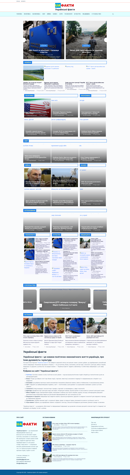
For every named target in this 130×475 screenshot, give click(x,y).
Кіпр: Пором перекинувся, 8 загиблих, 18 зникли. (90, 158)
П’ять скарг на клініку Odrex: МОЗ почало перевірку (41, 240)
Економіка (36, 14)
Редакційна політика (97, 426)
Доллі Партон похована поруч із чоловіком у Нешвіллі (42, 263)
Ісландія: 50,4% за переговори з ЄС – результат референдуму (64, 132)
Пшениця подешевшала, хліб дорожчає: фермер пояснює (63, 227)
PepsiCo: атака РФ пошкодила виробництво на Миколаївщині (63, 201)
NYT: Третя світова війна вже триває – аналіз (95, 83)
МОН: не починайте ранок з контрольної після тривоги (97, 254)
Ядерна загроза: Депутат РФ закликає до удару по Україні (35, 182)
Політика (27, 14)
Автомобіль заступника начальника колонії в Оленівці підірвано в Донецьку (86, 51)
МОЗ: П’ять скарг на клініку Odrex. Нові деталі (97, 268)
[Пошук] (113, 14)
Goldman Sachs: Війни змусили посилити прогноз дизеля (91, 132)
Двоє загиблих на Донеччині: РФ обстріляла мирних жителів (37, 201)
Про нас (18, 1)
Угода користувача (97, 430)
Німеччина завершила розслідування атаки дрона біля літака (35, 157)
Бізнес (55, 14)
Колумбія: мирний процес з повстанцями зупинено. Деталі (35, 132)
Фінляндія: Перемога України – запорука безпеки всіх (62, 112)
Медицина (86, 14)
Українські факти (65, 9)
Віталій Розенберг (87, 115)
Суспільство (96, 14)
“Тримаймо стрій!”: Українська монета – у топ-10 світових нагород (70, 269)
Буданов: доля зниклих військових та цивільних (51, 83)
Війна (49, 14)
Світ (43, 14)
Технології (68, 14)
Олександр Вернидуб (29, 90)
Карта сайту (94, 432)
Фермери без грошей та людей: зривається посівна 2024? (35, 227)
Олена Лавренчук (40, 54)
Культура (77, 14)
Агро (61, 14)
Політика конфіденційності (99, 428)
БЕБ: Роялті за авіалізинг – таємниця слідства (70, 239)
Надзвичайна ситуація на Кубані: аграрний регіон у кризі (92, 227)
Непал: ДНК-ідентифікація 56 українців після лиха (43, 51)
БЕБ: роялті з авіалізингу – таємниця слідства (42, 250)
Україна (19, 14)
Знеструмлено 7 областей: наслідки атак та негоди (90, 112)
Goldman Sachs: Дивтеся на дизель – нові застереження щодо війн (65, 158)
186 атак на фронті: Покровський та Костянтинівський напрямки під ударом (64, 181)
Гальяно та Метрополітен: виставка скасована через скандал (70, 253)
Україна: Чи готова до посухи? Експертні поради (32, 83)
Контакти (23, 1)
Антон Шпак (39, 242)
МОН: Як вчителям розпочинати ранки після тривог (91, 182)
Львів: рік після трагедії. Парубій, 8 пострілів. (75, 83)
